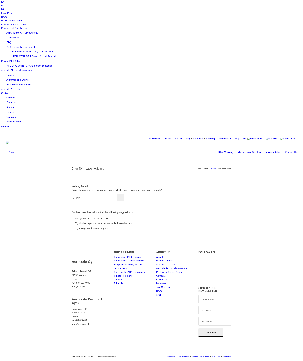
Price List (11, 102)
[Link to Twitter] (201, 278)
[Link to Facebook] (201, 257)
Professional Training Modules (21, 47)
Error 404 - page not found (88, 168)
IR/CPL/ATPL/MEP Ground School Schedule (34, 56)
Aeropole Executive (11, 89)
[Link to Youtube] (201, 263)
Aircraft (10, 107)
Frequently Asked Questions (128, 264)
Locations (11, 112)
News (4, 17)
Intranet (5, 126)
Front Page (6, 13)
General (10, 75)
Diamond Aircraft (164, 260)
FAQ (8, 42)
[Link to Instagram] (201, 268)
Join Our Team (13, 121)
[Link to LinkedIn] (201, 273)
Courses (10, 97)
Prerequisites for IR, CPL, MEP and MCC (33, 51)
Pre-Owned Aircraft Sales (14, 24)
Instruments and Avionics (19, 84)
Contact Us (7, 93)
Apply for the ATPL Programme (22, 32)
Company (11, 117)
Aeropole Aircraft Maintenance (16, 70)
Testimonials (12, 37)
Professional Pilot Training (14, 28)
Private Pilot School (11, 61)
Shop (236, 138)
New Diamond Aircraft (12, 20)
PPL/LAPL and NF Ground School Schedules (29, 65)
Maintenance (225, 138)
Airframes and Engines (18, 79)
